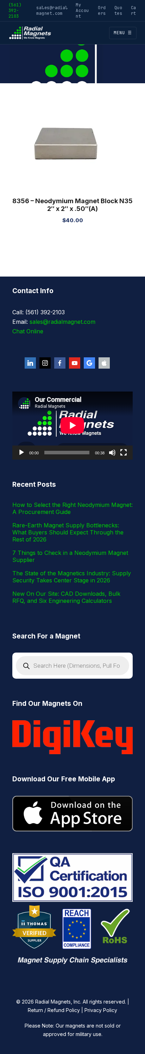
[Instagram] (45, 363)
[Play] (21, 452)
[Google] (89, 363)
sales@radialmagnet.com (52, 10)
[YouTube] (74, 363)
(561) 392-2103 (14, 10)
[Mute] (112, 452)
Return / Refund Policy (54, 1010)
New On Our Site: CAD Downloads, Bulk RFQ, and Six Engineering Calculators (66, 597)
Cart (133, 10)
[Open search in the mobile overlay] (72, 666)
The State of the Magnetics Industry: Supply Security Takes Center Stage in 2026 (71, 577)
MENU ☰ (123, 33)
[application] (72, 425)
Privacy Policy (100, 1010)
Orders (102, 10)
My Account (82, 10)
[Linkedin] (30, 363)
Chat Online (27, 331)
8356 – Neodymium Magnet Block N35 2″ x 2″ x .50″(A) (72, 204)
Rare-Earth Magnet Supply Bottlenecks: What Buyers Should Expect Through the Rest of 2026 (68, 532)
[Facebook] (59, 363)
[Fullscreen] (123, 452)
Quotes (118, 10)
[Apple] (104, 363)
